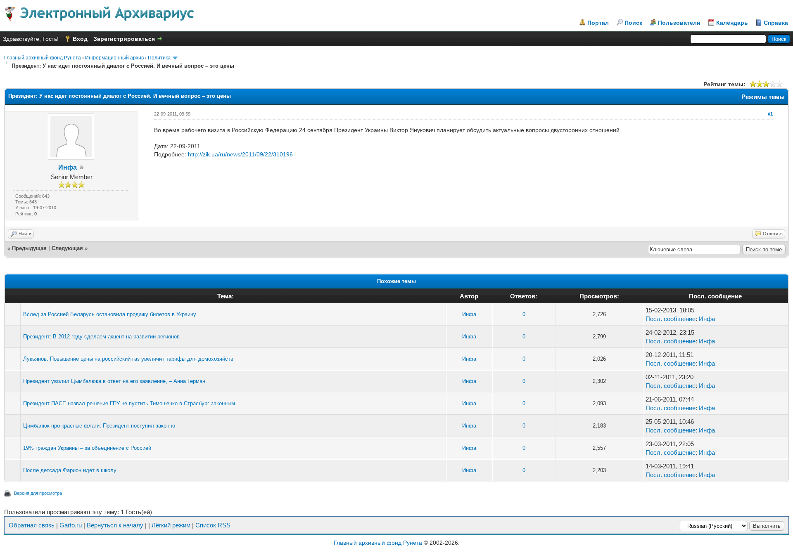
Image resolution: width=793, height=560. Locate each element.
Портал (598, 22)
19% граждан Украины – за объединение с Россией (87, 448)
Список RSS (212, 525)
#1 (770, 113)
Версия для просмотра (38, 493)
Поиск (633, 22)
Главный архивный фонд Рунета (42, 58)
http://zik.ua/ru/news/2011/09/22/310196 (240, 154)
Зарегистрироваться (124, 38)
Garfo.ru (70, 525)
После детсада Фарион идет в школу (69, 470)
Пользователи (679, 22)
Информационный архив (114, 58)
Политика (159, 58)
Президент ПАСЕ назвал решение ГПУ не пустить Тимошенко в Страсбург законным (129, 403)
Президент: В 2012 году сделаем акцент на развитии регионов (101, 336)
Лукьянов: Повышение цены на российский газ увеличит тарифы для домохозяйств (128, 359)
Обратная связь (32, 525)
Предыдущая (29, 248)
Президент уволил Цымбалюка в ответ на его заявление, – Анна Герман (114, 381)
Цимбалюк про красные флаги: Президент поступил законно (99, 426)
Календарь (732, 22)
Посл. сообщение (671, 318)
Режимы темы (763, 96)
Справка (776, 22)
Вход (80, 38)
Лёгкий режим (171, 525)
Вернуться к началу (115, 525)
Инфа (67, 167)
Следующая (67, 248)
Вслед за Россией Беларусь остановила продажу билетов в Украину (109, 314)
